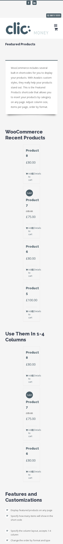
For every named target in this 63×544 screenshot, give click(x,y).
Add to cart (29, 176)
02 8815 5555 (53, 15)
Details (35, 173)
